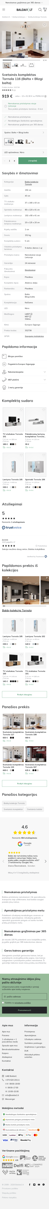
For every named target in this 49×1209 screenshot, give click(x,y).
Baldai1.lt (6, 17)
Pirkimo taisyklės (9, 1197)
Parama (5, 1035)
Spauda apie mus (10, 1045)
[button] (24, 2)
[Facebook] (30, 1184)
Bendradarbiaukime (10, 1049)
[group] (24, 858)
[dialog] (26, 106)
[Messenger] (44, 1184)
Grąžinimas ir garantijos (34, 1047)
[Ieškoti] (40, 9)
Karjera (5, 1053)
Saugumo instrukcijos (34, 336)
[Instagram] (35, 1184)
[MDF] (30, 316)
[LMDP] (31, 314)
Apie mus (6, 1031)
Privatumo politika (10, 1188)
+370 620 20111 (12, 1080)
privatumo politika (23, 1002)
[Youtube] (40, 1184)
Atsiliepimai (7, 1057)
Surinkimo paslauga (33, 1043)
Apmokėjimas (30, 1035)
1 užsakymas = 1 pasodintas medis (10, 1040)
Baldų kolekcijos (19, 17)
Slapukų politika (9, 1193)
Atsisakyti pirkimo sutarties (32, 1055)
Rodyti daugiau (24, 694)
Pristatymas (29, 1031)
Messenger (10, 1099)
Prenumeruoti (24, 1010)
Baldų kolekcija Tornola (31, 183)
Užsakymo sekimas (32, 1039)
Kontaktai (6, 1061)
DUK (26, 1051)
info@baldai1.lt (12, 1095)
